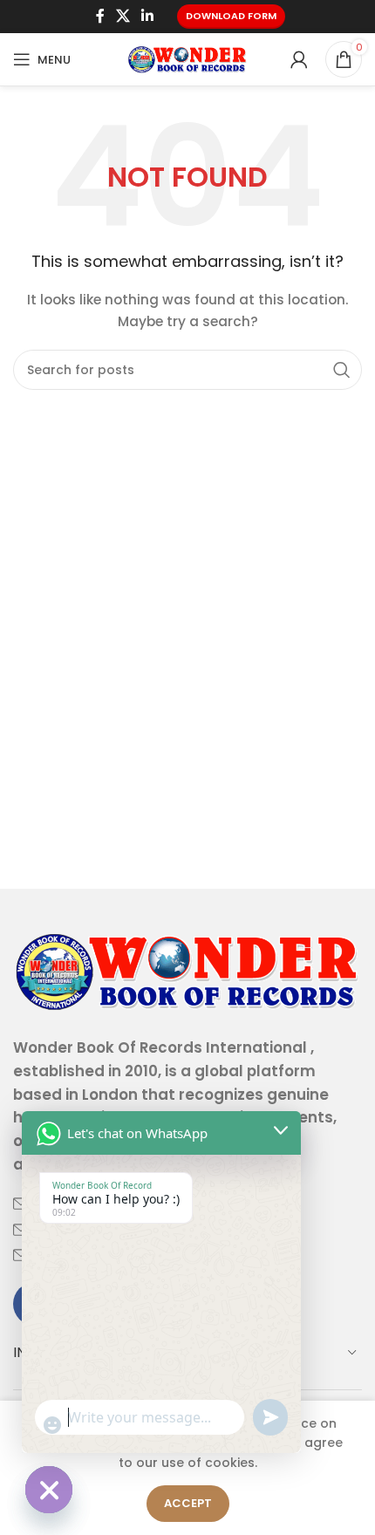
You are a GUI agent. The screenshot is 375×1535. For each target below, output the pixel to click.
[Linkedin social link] (148, 16)
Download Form (231, 16)
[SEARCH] (342, 370)
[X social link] (122, 16)
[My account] (299, 59)
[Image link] (187, 969)
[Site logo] (187, 58)
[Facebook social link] (100, 16)
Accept (188, 1503)
